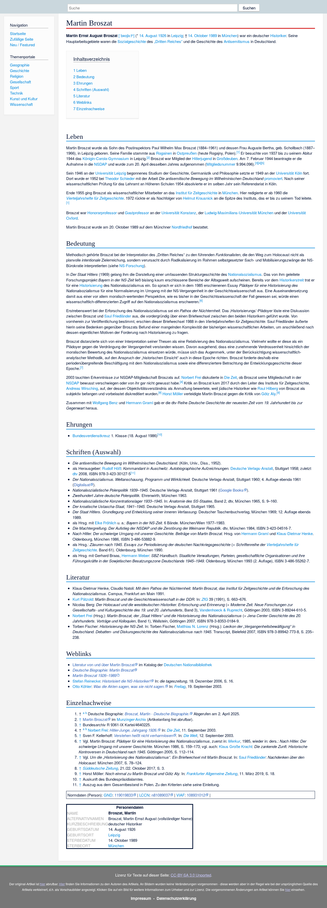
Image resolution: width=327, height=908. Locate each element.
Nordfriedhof (182, 227)
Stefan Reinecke (86, 681)
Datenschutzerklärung (176, 898)
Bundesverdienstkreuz (91, 435)
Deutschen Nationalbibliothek (188, 664)
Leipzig (177, 35)
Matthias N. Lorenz (192, 626)
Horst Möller (172, 393)
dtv (75, 473)
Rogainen (164, 153)
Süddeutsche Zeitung (100, 768)
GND (108, 795)
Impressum (141, 898)
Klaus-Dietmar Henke (295, 533)
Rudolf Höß (111, 468)
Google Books (231, 490)
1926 (162, 35)
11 (133, 473)
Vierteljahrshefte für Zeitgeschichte (95, 198)
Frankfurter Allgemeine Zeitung (211, 773)
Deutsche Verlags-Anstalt (251, 468)
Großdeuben (227, 158)
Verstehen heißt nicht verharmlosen (143, 735)
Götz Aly (268, 393)
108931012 (196, 795)
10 (159, 434)
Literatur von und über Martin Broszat (103, 664)
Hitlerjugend (202, 158)
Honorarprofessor (102, 212)
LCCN (144, 795)
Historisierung (90, 285)
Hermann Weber (135, 555)
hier (42, 884)
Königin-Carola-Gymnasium (106, 158)
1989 (213, 35)
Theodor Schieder (120, 178)
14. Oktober (198, 35)
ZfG (205, 599)
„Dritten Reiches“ (168, 41)
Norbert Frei (191, 377)
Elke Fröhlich (105, 522)
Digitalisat (82, 484)
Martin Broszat (95, 719)
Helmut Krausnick (198, 198)
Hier (62, 884)
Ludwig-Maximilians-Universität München (239, 212)
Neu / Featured (22, 44)
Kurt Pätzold (83, 599)
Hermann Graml (139, 402)
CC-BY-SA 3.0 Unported (191, 875)
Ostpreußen (187, 153)
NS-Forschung (131, 265)
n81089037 (160, 795)
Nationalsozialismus (245, 274)
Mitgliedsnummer (220, 164)
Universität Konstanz (178, 212)
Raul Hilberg (268, 388)
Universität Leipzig (110, 173)
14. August (148, 35)
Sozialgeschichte (132, 41)
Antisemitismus (237, 41)
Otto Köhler (82, 686)
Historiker (278, 35)
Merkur (234, 741)
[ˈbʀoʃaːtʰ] (126, 35)
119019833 (123, 795)
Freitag (179, 686)
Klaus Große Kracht (235, 746)
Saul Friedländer (117, 316)
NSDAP (100, 164)
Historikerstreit (291, 279)
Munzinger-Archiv (131, 719)
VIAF (180, 795)
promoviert (273, 178)
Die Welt (190, 735)
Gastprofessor (137, 212)
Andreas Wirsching (82, 388)
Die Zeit (230, 377)
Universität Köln (289, 173)
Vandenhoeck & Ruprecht (221, 609)
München (229, 35)
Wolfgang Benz (105, 402)
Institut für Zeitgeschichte (196, 192)
